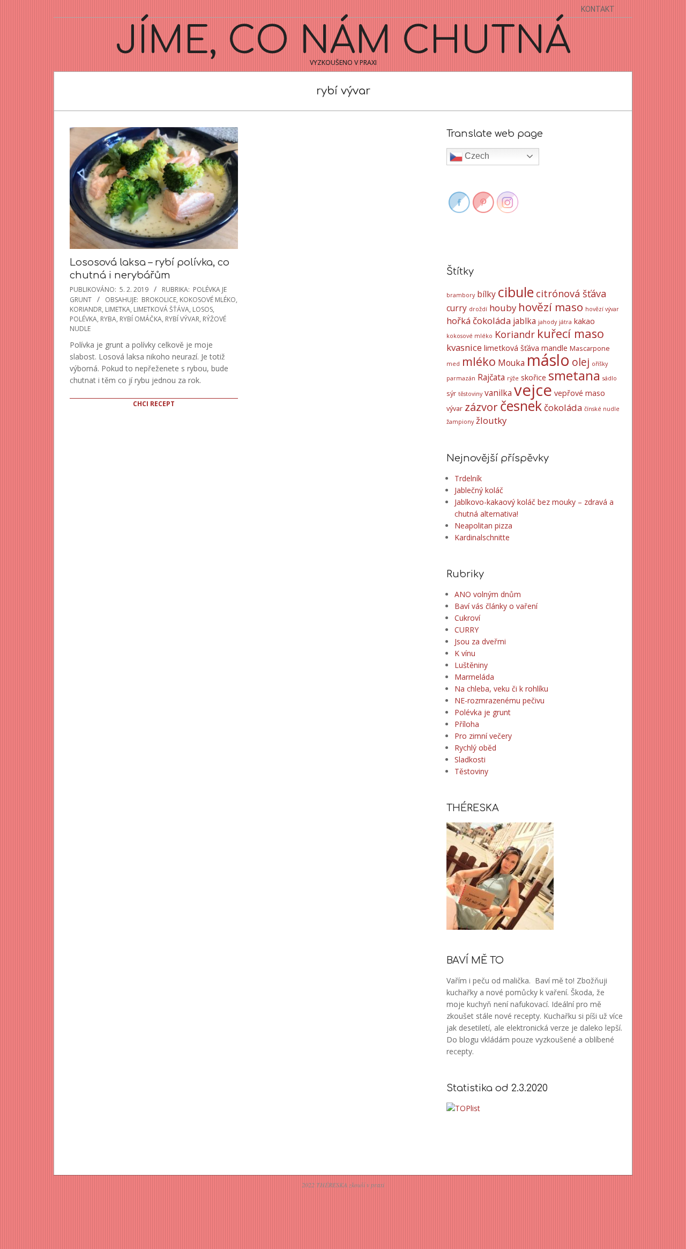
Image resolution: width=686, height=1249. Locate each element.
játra (565, 322)
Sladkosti (470, 759)
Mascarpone (590, 348)
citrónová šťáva (571, 293)
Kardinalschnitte (482, 537)
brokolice (158, 299)
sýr (451, 393)
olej (581, 362)
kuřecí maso (570, 333)
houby (502, 308)
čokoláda (563, 407)
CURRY (466, 629)
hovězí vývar (602, 309)
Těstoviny (471, 771)
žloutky (491, 420)
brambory (460, 295)
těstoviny (470, 394)
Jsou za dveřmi (480, 641)
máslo (548, 359)
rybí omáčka (141, 319)
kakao (584, 321)
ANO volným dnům (487, 594)
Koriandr (86, 309)
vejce (533, 390)
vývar (454, 408)
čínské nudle (602, 409)
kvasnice (464, 347)
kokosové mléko (208, 299)
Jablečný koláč (478, 490)
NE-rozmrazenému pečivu (499, 700)
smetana (574, 375)
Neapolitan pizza (483, 525)
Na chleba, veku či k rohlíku (501, 689)
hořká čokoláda (478, 320)
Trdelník (468, 478)
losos (202, 309)
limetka (117, 309)
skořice (533, 377)
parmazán (460, 378)
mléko (479, 361)
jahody (547, 322)
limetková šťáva (161, 309)
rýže (513, 378)
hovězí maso (550, 306)
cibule (516, 292)
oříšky (600, 364)
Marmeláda (474, 677)
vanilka (498, 393)
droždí (478, 309)
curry (456, 308)
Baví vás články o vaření (496, 606)
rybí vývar (182, 319)
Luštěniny (471, 665)
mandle (554, 348)
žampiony (460, 421)
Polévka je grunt (482, 712)
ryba (108, 319)
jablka (524, 321)
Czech (476, 155)
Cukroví (467, 618)
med (453, 364)
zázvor (481, 406)
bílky (486, 294)
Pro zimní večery (483, 736)
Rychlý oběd (475, 748)
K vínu (464, 653)
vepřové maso (579, 393)
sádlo (609, 378)
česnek (521, 405)
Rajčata (491, 377)
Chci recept (154, 403)
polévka (83, 319)
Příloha (466, 724)
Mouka (511, 363)
